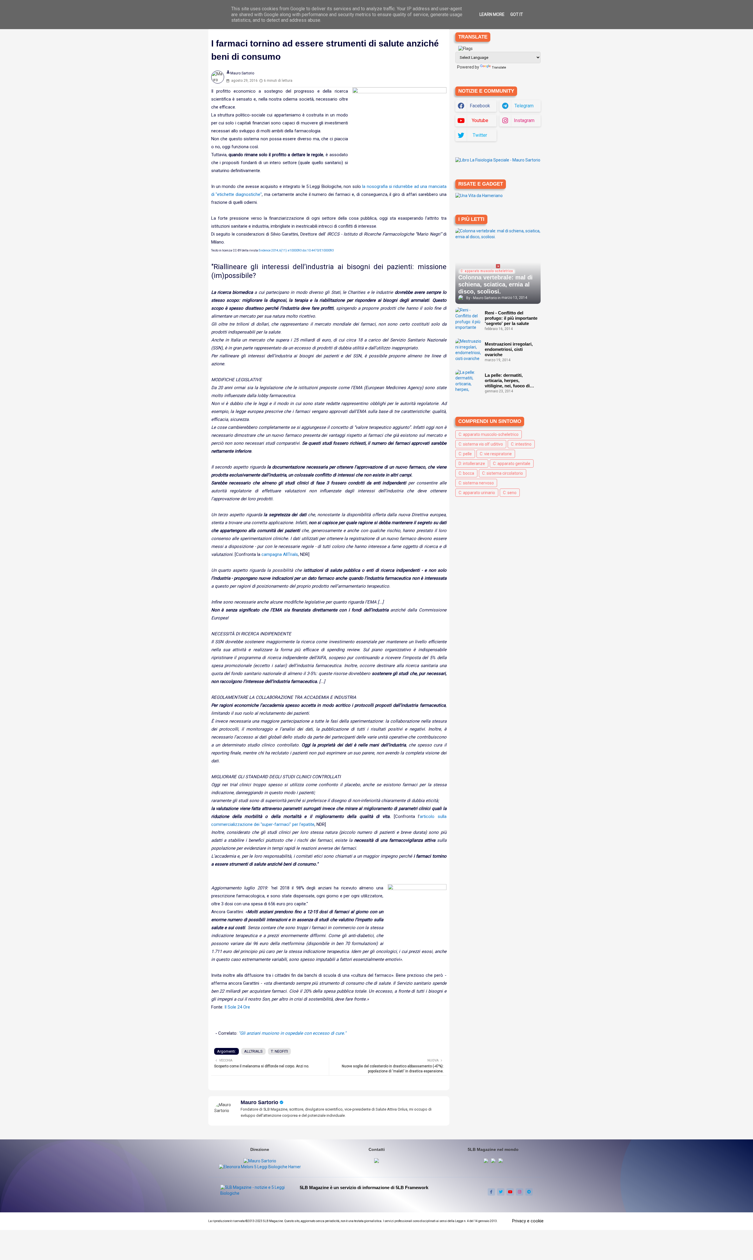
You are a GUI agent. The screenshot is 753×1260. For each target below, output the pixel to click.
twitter (480, 135)
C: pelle (465, 453)
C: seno (510, 492)
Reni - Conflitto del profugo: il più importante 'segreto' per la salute (511, 318)
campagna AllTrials (279, 554)
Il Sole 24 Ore (237, 1007)
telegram (524, 106)
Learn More (491, 14)
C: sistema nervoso (476, 483)
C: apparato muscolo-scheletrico (489, 434)
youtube (480, 120)
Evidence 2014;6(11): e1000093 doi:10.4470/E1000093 (296, 250)
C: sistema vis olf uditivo (481, 444)
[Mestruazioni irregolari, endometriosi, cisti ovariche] (468, 350)
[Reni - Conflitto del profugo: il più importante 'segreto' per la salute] (468, 319)
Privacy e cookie (528, 1221)
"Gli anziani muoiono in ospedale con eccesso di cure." (292, 1033)
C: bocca (466, 473)
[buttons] (491, 1192)
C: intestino (521, 444)
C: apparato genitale (511, 463)
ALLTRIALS (253, 1051)
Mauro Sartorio (259, 1102)
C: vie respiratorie (496, 453)
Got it (516, 14)
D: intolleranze (472, 463)
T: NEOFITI (279, 1051)
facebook (480, 106)
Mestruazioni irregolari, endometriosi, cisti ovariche (509, 349)
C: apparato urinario (477, 492)
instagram (524, 120)
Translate (499, 67)
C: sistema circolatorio (502, 473)
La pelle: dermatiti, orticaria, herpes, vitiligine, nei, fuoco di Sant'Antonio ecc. (507, 381)
